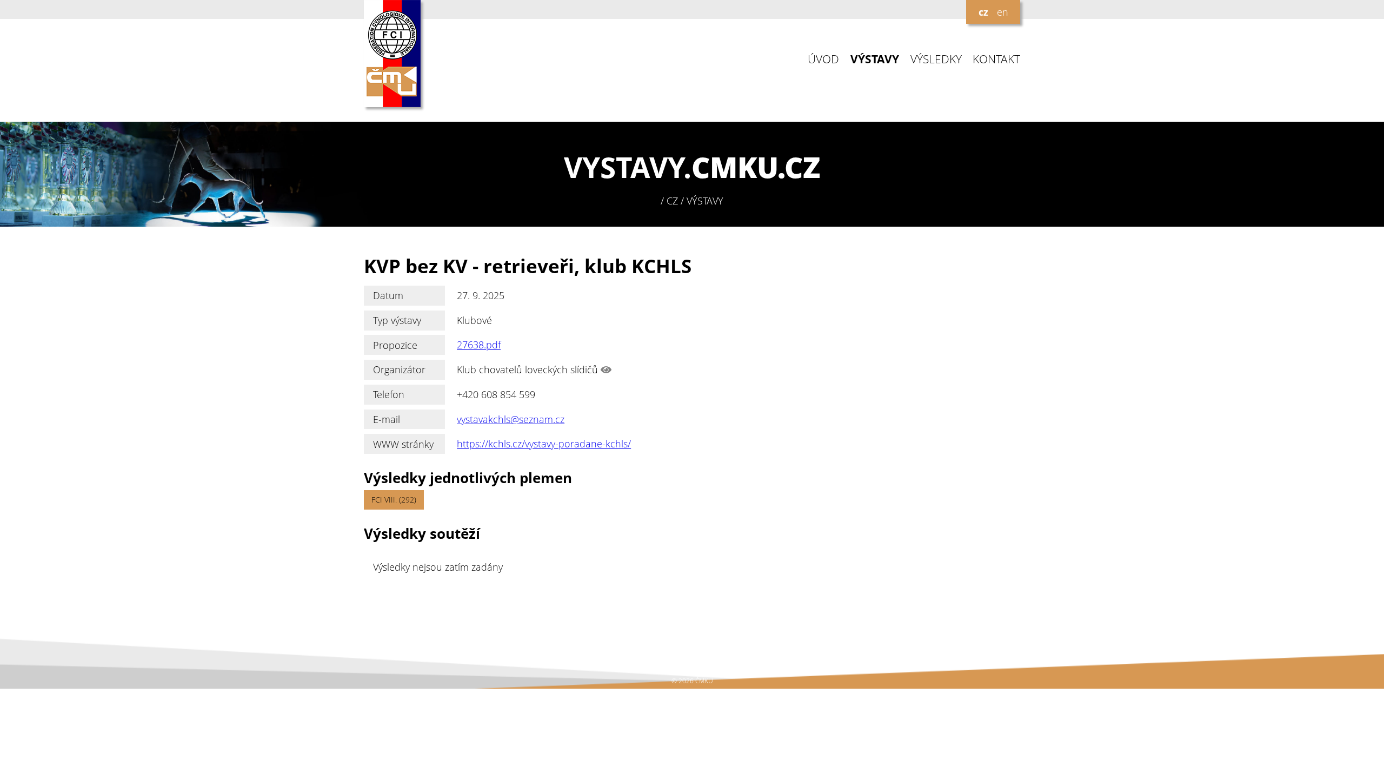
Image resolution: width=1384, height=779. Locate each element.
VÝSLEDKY (936, 59)
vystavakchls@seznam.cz (510, 419)
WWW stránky (403, 444)
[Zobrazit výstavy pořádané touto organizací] (606, 369)
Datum (388, 295)
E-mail (386, 419)
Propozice (395, 345)
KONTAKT (996, 59)
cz (983, 11)
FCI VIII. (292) (393, 499)
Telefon (388, 394)
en (1002, 11)
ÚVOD (823, 59)
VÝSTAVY (874, 59)
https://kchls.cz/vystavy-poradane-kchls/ (544, 444)
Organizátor (399, 369)
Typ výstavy (397, 320)
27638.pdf (479, 345)
